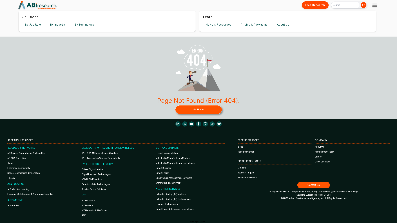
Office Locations (322, 161)
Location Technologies (167, 204)
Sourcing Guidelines (306, 195)
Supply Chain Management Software (174, 178)
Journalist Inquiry (246, 172)
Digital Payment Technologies (96, 174)
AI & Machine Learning (18, 189)
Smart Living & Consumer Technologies (175, 209)
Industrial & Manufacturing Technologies (175, 163)
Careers (319, 156)
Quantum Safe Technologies (96, 184)
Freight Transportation (167, 153)
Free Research (315, 5)
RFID (84, 215)
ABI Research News (247, 177)
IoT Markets (87, 205)
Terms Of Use (324, 195)
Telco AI (11, 178)
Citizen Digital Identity (92, 169)
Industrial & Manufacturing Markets (173, 158)
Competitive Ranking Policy (304, 191)
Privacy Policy (325, 191)
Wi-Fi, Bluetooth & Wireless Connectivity (101, 158)
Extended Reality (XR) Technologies (173, 199)
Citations (242, 167)
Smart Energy (162, 173)
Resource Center (246, 152)
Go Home (199, 109)
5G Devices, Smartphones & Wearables (26, 153)
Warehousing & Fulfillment (168, 183)
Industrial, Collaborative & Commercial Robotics (30, 194)
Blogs (240, 147)
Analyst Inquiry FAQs (279, 191)
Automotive (13, 205)
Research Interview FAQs (345, 191)
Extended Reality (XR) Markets (171, 194)
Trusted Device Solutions (94, 189)
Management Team (324, 152)
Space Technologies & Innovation (23, 173)
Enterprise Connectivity (18, 168)
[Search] (363, 5)
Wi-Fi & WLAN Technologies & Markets (100, 153)
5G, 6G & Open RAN (16, 158)
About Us (319, 147)
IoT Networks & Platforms (94, 210)
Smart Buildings (163, 168)
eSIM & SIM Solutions (92, 179)
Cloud (10, 163)
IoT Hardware (88, 200)
